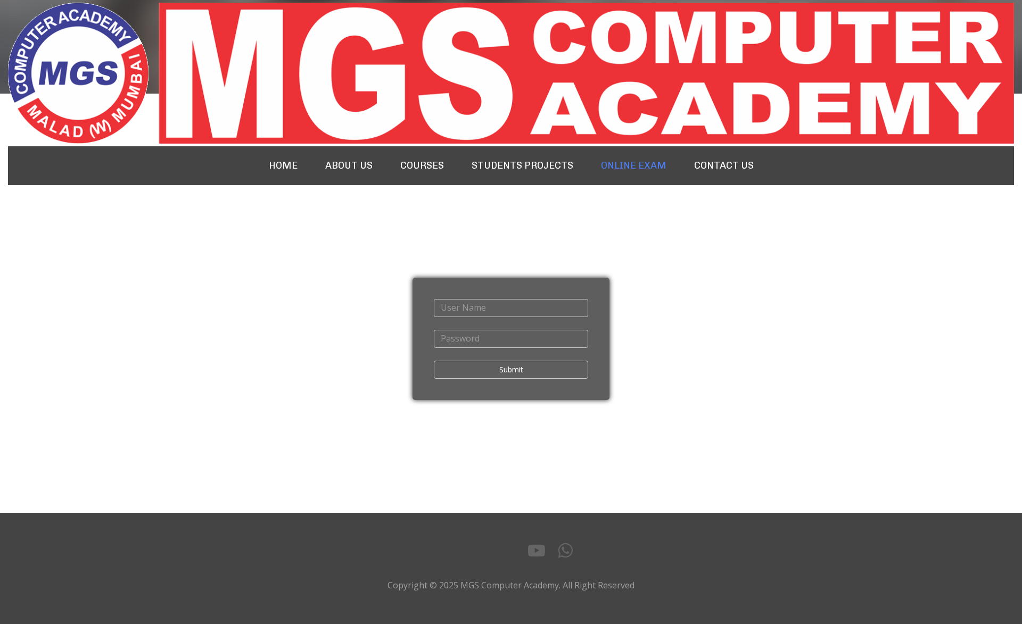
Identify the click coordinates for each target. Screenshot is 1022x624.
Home (283, 165)
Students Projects (522, 165)
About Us (349, 165)
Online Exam (633, 165)
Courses (422, 165)
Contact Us (724, 165)
